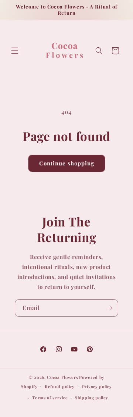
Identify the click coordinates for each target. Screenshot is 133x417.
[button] (15, 51)
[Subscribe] (110, 308)
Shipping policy (91, 397)
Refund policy (60, 386)
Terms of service (50, 397)
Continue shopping (66, 163)
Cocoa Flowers (62, 377)
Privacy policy (97, 386)
